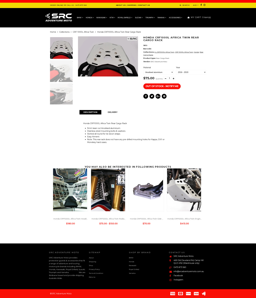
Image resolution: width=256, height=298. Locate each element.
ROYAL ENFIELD (124, 18)
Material (147, 67)
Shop (91, 265)
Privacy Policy (94, 269)
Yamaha (132, 273)
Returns (92, 277)
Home (53, 32)
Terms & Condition (96, 273)
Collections (64, 32)
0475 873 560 (180, 267)
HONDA (89, 18)
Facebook (178, 275)
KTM (112, 18)
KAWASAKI (101, 18)
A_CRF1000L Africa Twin (164, 52)
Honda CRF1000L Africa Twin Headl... (70, 219)
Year (178, 67)
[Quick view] (73, 228)
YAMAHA (161, 18)
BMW (79, 18)
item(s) (201, 17)
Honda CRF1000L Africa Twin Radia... (108, 219)
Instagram (178, 279)
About (91, 258)
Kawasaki (132, 265)
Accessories (175, 18)
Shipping (92, 262)
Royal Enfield (134, 269)
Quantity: (159, 79)
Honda (196, 52)
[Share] (145, 96)
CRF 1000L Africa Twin (83, 32)
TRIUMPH (149, 18)
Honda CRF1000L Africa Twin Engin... (184, 219)
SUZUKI (138, 18)
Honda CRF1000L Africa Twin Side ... (146, 219)
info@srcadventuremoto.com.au (189, 271)
